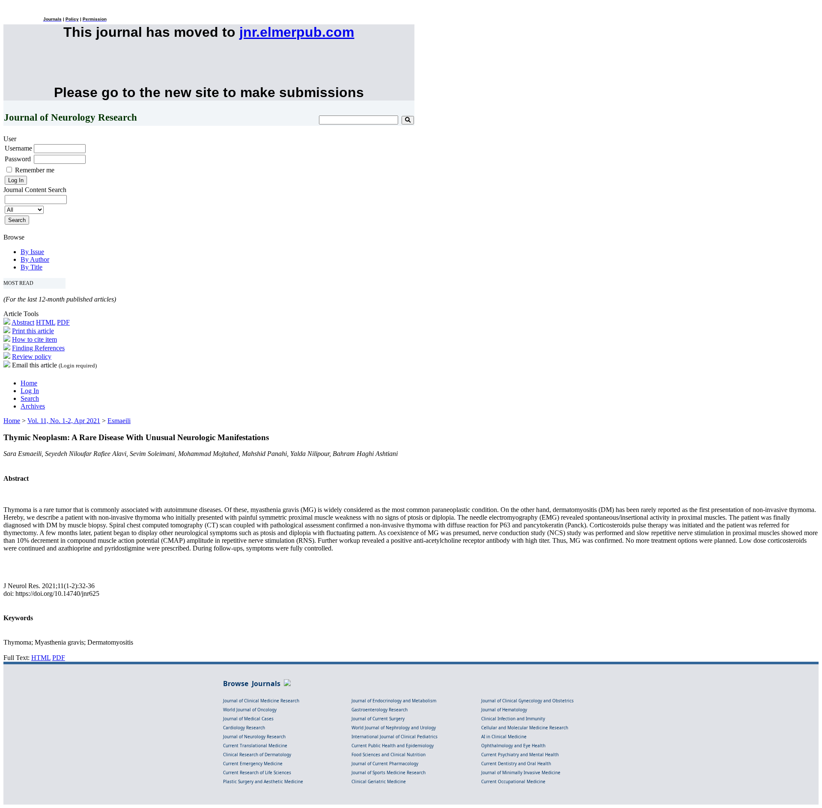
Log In (30, 390)
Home (29, 383)
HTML (45, 322)
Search (30, 398)
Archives (33, 406)
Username (18, 148)
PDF (63, 322)
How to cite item (34, 339)
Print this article (33, 330)
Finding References (38, 348)
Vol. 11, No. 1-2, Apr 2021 (63, 420)
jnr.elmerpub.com (296, 32)
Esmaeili (119, 420)
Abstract (23, 322)
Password (18, 159)
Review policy (31, 356)
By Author (35, 259)
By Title (31, 267)
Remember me (34, 170)
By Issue (32, 251)
